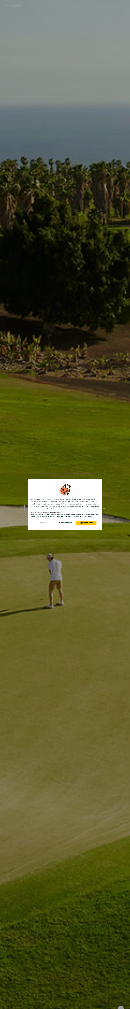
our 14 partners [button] (54, 499)
